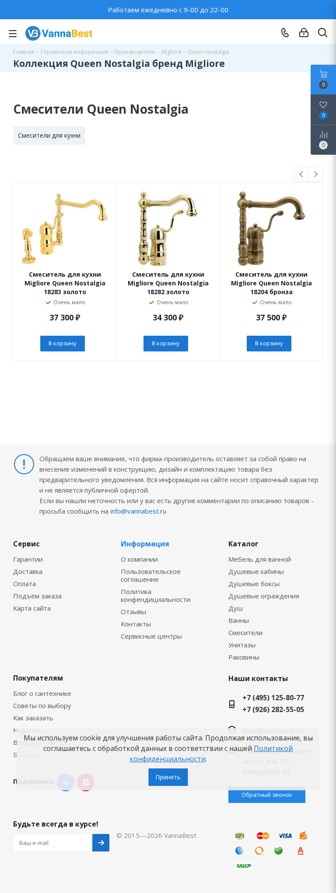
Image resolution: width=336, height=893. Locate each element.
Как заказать (33, 717)
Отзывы (133, 611)
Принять (168, 777)
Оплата (24, 583)
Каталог (243, 544)
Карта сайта (32, 608)
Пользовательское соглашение (151, 575)
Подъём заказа (37, 595)
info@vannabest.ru (138, 511)
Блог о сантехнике (42, 693)
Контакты (136, 623)
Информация (145, 544)
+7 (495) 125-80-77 (273, 697)
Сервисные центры (151, 636)
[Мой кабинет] (303, 32)
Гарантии (28, 559)
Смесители (245, 632)
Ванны (238, 620)
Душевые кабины (256, 571)
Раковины (243, 657)
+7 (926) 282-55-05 (273, 709)
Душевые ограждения (263, 595)
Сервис (26, 544)
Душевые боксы (254, 583)
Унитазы (242, 644)
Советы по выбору (42, 705)
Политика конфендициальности (155, 595)
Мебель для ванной (259, 559)
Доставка (27, 571)
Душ (235, 608)
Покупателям (38, 678)
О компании (139, 559)
